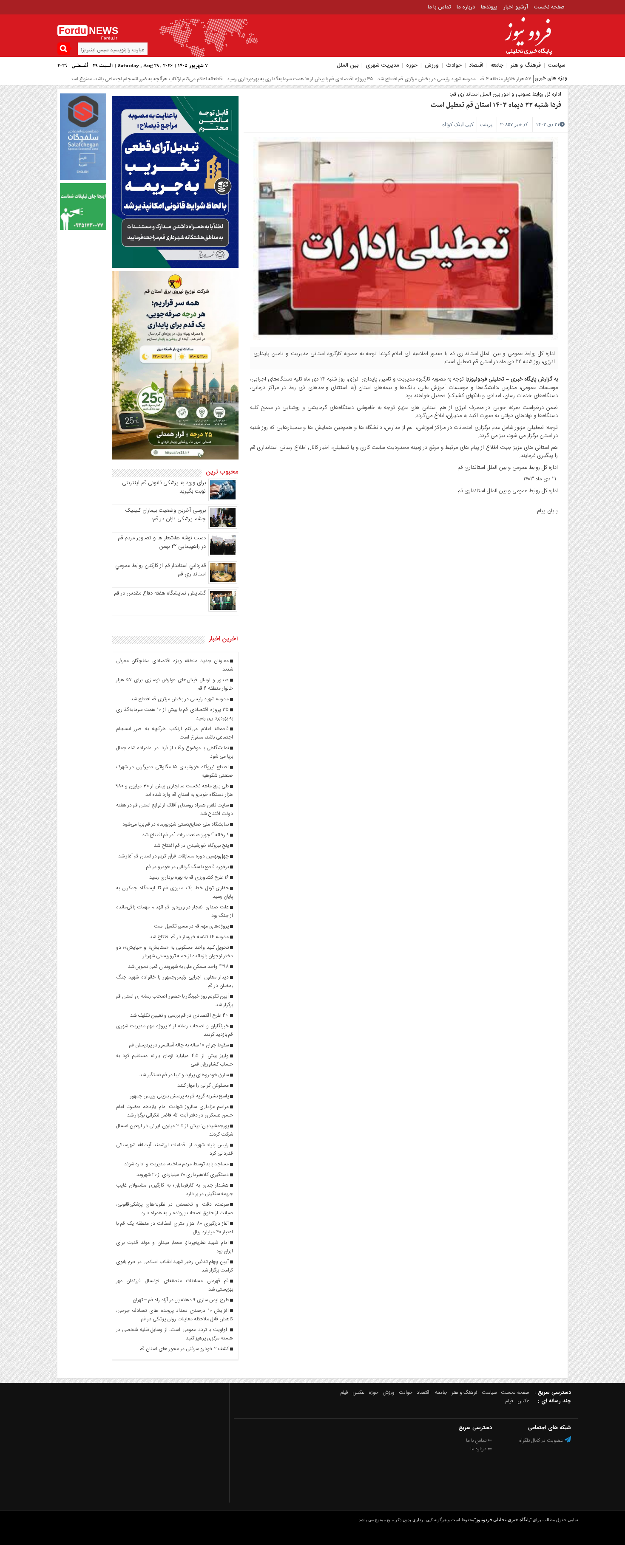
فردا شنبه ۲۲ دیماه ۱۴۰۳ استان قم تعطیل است (496, 105)
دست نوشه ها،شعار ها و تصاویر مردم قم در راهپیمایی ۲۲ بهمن (162, 542)
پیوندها (489, 7)
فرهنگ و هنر (526, 65)
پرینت (486, 124)
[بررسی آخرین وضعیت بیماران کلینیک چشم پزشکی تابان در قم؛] (222, 527)
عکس (358, 1392)
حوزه (412, 65)
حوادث (454, 65)
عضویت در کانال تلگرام (541, 1440)
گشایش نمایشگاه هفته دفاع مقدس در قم (160, 593)
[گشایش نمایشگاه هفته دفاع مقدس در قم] (222, 610)
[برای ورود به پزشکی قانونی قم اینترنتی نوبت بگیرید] (222, 500)
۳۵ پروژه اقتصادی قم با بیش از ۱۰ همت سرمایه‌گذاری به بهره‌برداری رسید (264, 79)
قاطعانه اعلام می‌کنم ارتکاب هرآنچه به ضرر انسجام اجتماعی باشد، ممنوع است (111, 79)
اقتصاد (476, 65)
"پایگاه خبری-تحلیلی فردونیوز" (502, 1519)
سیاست (556, 65)
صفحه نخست (549, 7)
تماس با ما (439, 7)
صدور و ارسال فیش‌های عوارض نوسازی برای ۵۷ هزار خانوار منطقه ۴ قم (515, 79)
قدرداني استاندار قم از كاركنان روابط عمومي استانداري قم (160, 570)
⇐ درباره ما (481, 1449)
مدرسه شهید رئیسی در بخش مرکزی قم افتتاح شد (391, 79)
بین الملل (347, 65)
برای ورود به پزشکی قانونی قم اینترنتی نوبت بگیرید (164, 487)
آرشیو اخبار (515, 7)
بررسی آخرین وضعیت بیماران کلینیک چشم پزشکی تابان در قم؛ (165, 515)
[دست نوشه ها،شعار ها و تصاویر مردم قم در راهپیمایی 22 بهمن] (222, 555)
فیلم (344, 1392)
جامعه (497, 65)
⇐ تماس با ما (479, 1440)
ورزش (432, 65)
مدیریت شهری (382, 65)
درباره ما (466, 7)
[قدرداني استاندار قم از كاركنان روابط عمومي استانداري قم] (222, 582)
